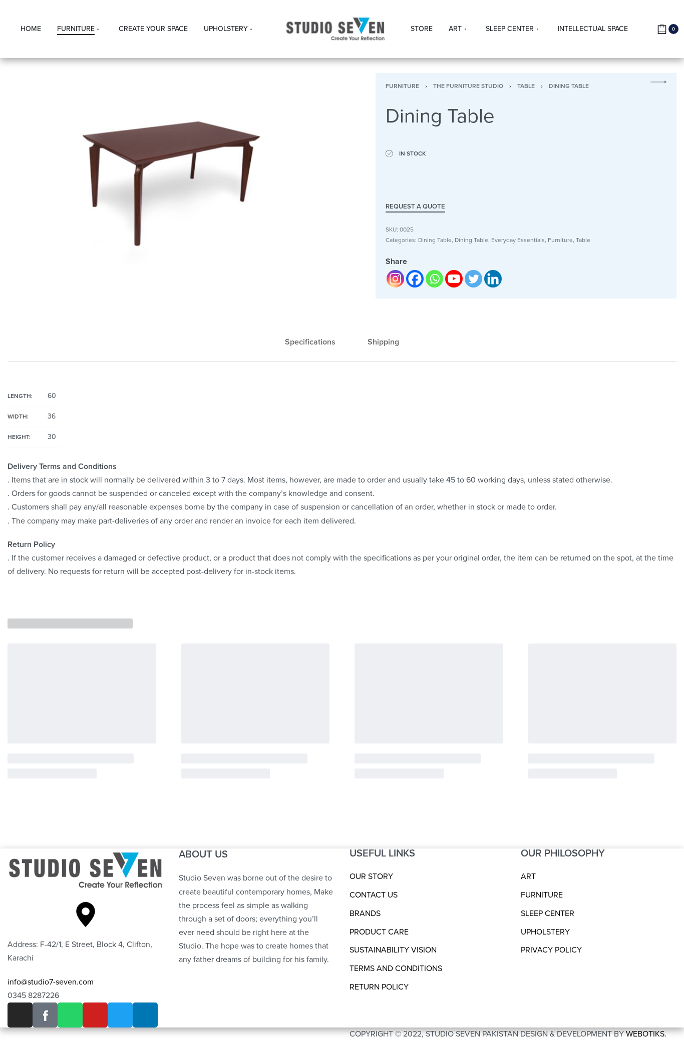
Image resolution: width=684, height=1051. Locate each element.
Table (526, 86)
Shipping (383, 342)
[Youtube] (454, 279)
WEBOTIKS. (646, 1034)
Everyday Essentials (518, 240)
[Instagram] (395, 279)
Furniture (402, 86)
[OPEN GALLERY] (168, 180)
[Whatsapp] (434, 279)
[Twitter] (473, 279)
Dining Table (569, 86)
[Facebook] (415, 279)
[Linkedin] (493, 279)
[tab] (310, 342)
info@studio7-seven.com (51, 982)
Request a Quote (415, 207)
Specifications (310, 342)
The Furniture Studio (468, 86)
